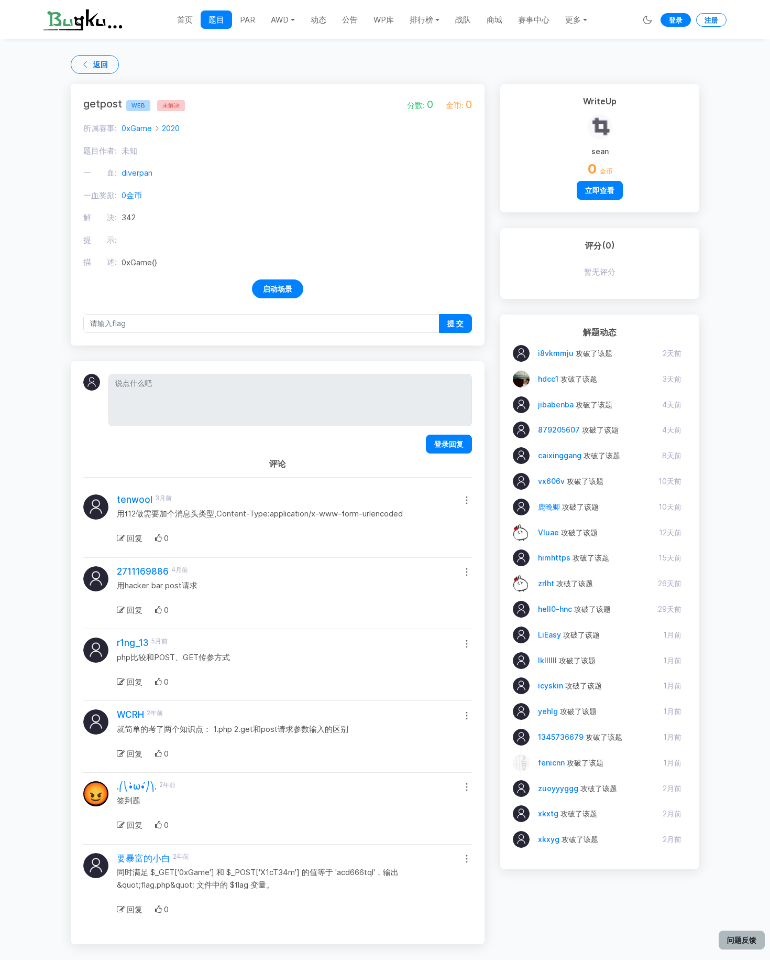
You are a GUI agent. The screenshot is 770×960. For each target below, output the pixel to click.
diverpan (137, 173)
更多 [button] (573, 20)
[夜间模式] (647, 19)
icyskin (550, 685)
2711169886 (143, 571)
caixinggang (559, 455)
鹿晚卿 (549, 506)
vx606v (551, 481)
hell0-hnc (555, 609)
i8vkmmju (556, 353)
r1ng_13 (133, 643)
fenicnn (551, 762)
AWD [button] (280, 20)
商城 (494, 20)
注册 (711, 20)
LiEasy (549, 634)
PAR (247, 20)
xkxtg (548, 813)
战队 (463, 20)
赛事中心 (533, 20)
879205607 (559, 429)
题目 (216, 20)
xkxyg (548, 839)
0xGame (137, 128)
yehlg (548, 711)
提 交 (455, 323)
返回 (100, 64)
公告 (350, 20)
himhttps (554, 557)
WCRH (130, 714)
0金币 (132, 195)
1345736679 (561, 736)
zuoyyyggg (558, 788)
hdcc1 (548, 378)
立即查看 (599, 190)
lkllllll (547, 660)
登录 (676, 20)
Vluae (548, 532)
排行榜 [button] (421, 20)
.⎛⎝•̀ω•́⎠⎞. (137, 786)
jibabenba (556, 404)
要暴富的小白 (143, 858)
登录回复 (449, 443)
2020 (171, 128)
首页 (185, 20)
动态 (318, 20)
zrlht (546, 583)
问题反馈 (741, 939)
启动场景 (277, 288)
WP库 (383, 20)
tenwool (134, 499)
